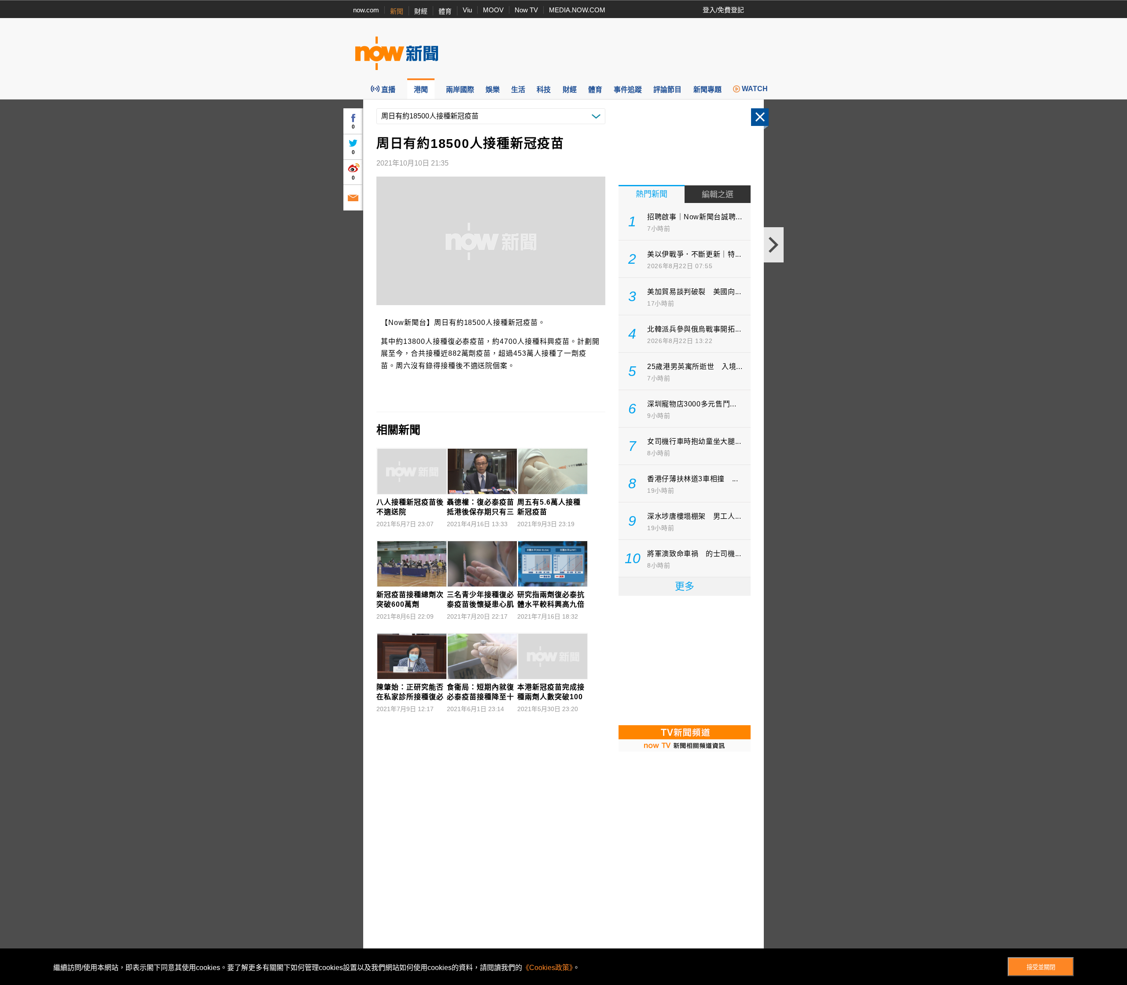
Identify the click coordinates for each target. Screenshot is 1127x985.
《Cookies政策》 (547, 967)
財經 (420, 11)
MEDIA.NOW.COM (577, 10)
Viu (467, 10)
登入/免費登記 (723, 10)
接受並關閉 (1041, 967)
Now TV (526, 10)
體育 (445, 11)
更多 (684, 586)
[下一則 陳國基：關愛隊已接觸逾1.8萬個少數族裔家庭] (774, 244)
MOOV (493, 10)
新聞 (396, 11)
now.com (366, 10)
